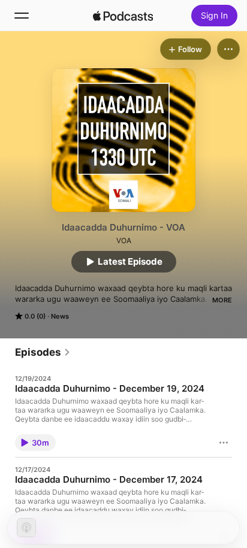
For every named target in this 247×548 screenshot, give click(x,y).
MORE (222, 300)
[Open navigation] (21, 15)
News (60, 316)
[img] (123, 16)
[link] (43, 352)
